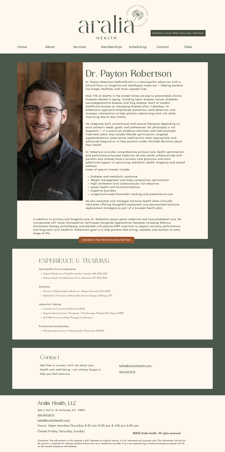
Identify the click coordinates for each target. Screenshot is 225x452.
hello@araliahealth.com (54, 420)
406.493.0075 (46, 415)
